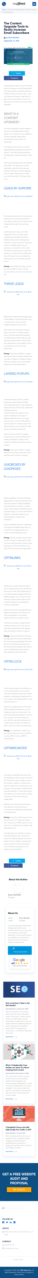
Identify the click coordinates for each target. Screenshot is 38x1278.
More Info (18, 1260)
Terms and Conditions (25, 1272)
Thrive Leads (14, 284)
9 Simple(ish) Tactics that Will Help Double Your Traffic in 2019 (18, 1128)
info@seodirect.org (11, 1248)
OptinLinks (12, 558)
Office (5, 1228)
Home (4, 9)
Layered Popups (16, 374)
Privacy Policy (19, 1274)
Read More (10, 1037)
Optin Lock (13, 661)
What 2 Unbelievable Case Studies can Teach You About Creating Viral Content (17, 1067)
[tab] (19, 1260)
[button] (34, 4)
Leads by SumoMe (17, 188)
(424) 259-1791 (9, 1245)
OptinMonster (15, 748)
